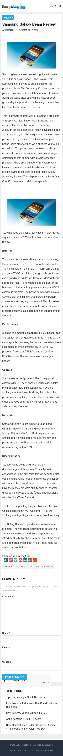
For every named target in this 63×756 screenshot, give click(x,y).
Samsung (48, 566)
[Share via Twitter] (15, 561)
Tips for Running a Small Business (25, 697)
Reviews (35, 566)
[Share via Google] (11, 561)
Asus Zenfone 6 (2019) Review (23, 718)
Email (6, 647)
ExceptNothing (24, 745)
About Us (21, 750)
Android (8, 18)
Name (6, 633)
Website (6, 662)
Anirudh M (8, 30)
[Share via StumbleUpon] (20, 561)
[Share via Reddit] (35, 561)
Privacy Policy (47, 750)
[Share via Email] (30, 561)
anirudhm (49, 745)
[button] (51, 6)
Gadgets (22, 566)
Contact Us (33, 750)
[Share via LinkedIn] (25, 561)
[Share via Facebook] (6, 561)
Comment (8, 596)
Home (12, 750)
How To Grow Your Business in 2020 (26, 712)
